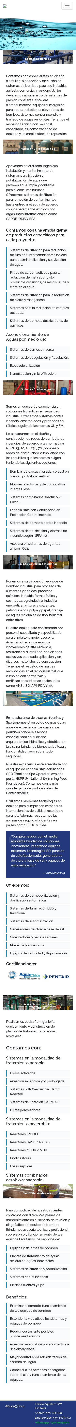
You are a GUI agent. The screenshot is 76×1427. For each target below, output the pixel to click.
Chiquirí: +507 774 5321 (48, 1412)
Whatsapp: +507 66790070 (52, 1422)
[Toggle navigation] (67, 6)
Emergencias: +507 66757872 (53, 1417)
